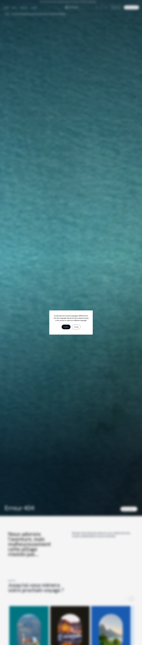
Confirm (66, 327)
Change (76, 327)
